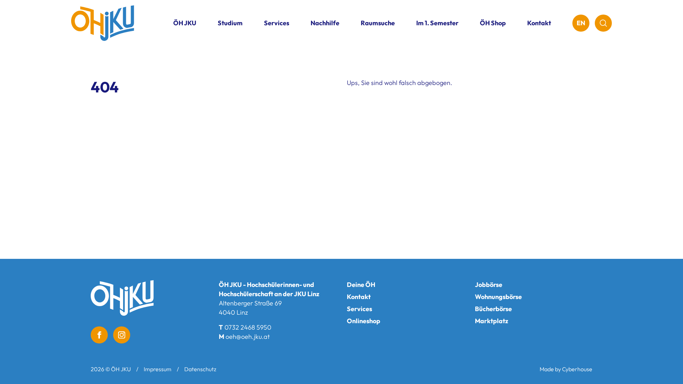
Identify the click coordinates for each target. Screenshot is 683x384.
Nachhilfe (325, 23)
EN (581, 23)
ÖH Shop (493, 23)
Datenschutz (200, 369)
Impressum (157, 369)
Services (359, 309)
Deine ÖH (361, 285)
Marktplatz (491, 321)
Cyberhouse (577, 369)
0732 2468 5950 (247, 327)
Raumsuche (378, 23)
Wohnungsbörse (498, 297)
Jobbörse (488, 285)
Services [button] (276, 23)
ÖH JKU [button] (184, 23)
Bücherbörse (493, 309)
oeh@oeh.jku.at (248, 336)
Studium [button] (230, 23)
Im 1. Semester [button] (437, 23)
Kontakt (539, 23)
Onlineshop (363, 321)
